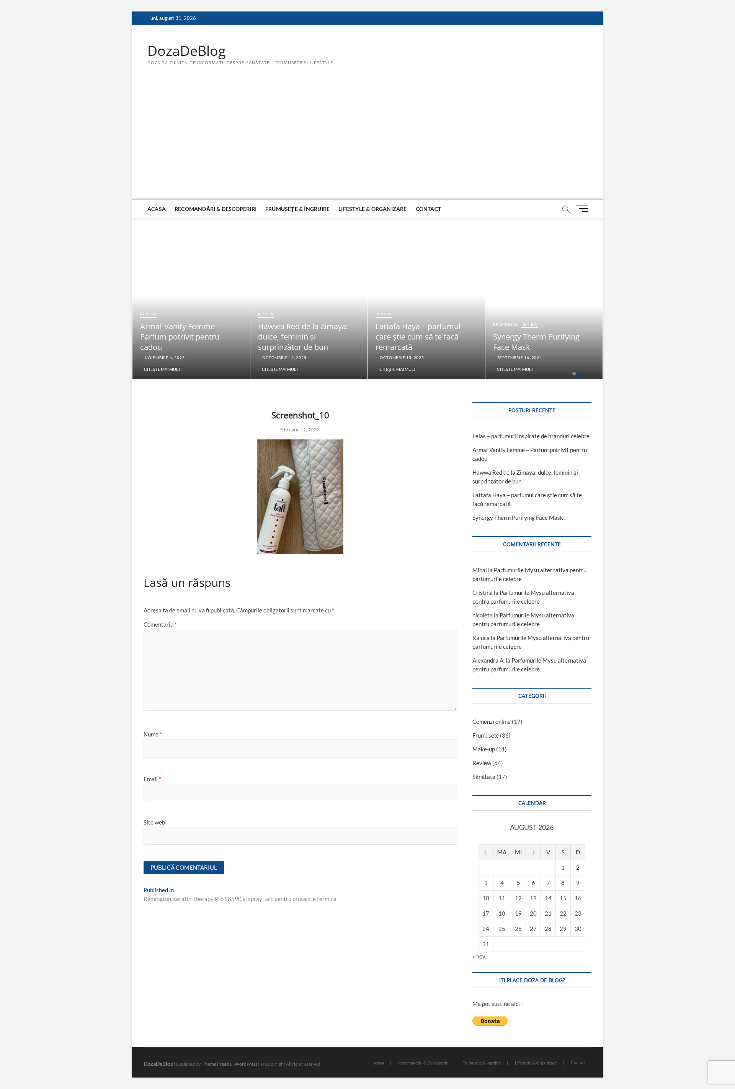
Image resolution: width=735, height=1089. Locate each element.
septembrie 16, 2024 (519, 357)
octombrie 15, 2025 (401, 357)
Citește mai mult (162, 369)
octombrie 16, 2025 (283, 357)
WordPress (246, 1064)
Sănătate (483, 776)
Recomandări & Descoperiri (215, 209)
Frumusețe (505, 324)
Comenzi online (491, 721)
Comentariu (160, 624)
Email (152, 779)
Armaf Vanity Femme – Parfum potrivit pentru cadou (180, 336)
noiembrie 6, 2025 (164, 357)
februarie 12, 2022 (299, 430)
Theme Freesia (217, 1064)
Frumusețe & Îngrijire (297, 209)
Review (148, 314)
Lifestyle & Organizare (372, 209)
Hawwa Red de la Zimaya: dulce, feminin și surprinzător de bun (303, 336)
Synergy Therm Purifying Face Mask (517, 517)
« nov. (479, 956)
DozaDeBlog (186, 50)
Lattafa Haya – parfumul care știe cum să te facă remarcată (418, 336)
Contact (428, 209)
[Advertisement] (367, 141)
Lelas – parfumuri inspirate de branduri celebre (531, 436)
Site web (154, 822)
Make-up (483, 749)
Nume (153, 734)
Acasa (156, 209)
